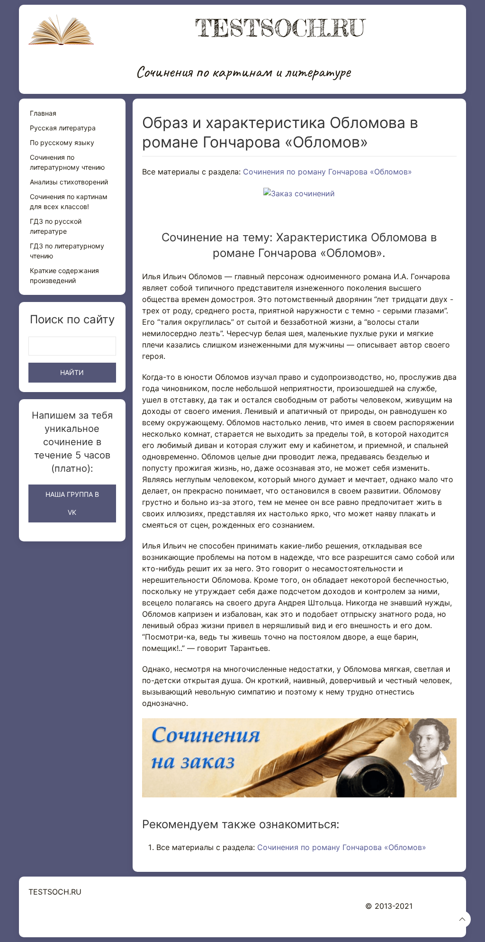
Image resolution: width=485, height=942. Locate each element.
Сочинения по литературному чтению (67, 162)
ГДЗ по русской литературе (55, 226)
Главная (43, 113)
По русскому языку (62, 142)
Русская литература (63, 128)
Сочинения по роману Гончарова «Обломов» (327, 171)
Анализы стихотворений (69, 182)
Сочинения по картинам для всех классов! (69, 201)
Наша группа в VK (72, 503)
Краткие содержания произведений (64, 275)
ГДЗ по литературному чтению (67, 251)
